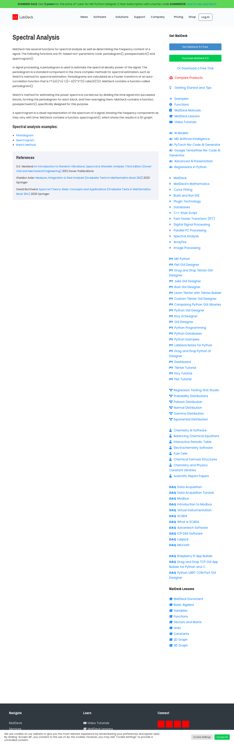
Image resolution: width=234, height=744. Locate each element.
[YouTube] (177, 724)
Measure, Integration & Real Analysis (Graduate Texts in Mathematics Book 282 (88, 178)
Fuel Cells (180, 453)
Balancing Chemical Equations (196, 436)
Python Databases (188, 333)
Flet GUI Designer (186, 265)
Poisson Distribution (188, 402)
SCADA (182, 516)
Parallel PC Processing (190, 230)
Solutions (121, 17)
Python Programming (190, 328)
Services (15, 729)
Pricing (178, 17)
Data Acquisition (189, 487)
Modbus (183, 498)
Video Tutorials (185, 122)
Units (177, 628)
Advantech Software (192, 528)
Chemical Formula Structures (195, 459)
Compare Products (188, 78)
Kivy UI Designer (186, 316)
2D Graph (181, 640)
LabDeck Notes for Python (193, 345)
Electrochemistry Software (193, 448)
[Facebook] (161, 724)
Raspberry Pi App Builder (195, 556)
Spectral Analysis (186, 236)
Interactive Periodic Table (193, 442)
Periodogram (25, 135)
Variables (180, 611)
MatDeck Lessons (187, 116)
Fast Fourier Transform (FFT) (194, 219)
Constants (181, 634)
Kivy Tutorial (183, 373)
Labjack (182, 539)
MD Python (182, 259)
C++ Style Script (185, 213)
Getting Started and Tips (192, 88)
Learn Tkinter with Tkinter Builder (197, 293)
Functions (181, 104)
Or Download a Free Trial (195, 68)
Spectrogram (25, 140)
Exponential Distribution (191, 419)
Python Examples (186, 339)
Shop (192, 17)
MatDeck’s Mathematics (192, 184)
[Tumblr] (185, 724)
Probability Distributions (191, 396)
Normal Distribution (188, 408)
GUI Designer (183, 322)
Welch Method (26, 145)
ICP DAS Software (190, 533)
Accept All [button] (222, 737)
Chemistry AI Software (190, 430)
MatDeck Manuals (187, 110)
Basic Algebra (184, 605)
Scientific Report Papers (191, 476)
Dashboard (182, 362)
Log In (205, 17)
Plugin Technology (187, 201)
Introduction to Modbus (194, 504)
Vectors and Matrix (187, 622)
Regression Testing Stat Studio (196, 390)
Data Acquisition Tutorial (195, 493)
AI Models (181, 133)
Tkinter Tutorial (185, 368)
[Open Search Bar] (216, 17)
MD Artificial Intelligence (192, 139)
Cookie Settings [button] (202, 737)
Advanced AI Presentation (193, 161)
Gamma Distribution (189, 413)
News (84, 17)
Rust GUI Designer (187, 287)
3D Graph (181, 645)
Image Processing (187, 248)
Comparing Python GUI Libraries (197, 304)
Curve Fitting (183, 190)
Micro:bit (183, 545)
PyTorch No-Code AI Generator (197, 145)
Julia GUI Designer (187, 281)
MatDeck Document (188, 599)
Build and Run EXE (186, 195)
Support (139, 17)
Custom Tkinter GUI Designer (195, 299)
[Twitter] (169, 724)
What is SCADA (188, 522)
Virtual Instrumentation (194, 510)
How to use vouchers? (201, 4)
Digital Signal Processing (192, 224)
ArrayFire (180, 242)
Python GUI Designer (189, 310)
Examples (181, 99)
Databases (182, 207)
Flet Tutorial (183, 379)
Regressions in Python (190, 167)
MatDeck (180, 178)
